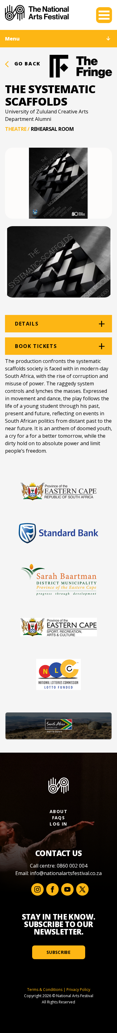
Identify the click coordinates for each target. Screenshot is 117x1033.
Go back (26, 63)
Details (26, 323)
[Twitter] (82, 889)
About (58, 811)
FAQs (58, 818)
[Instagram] (37, 889)
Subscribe (58, 952)
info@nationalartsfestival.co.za (66, 873)
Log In (58, 824)
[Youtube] (67, 889)
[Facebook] (52, 889)
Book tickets (36, 346)
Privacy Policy (78, 989)
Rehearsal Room (52, 129)
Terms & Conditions (44, 989)
